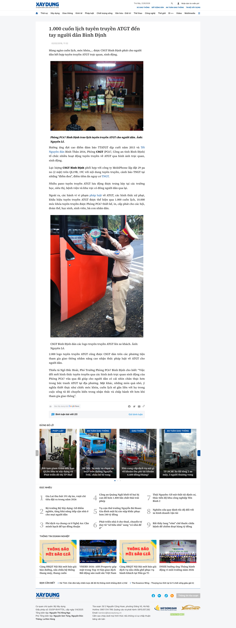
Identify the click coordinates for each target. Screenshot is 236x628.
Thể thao (138, 13)
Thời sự (44, 13)
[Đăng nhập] (178, 3)
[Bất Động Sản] (165, 608)
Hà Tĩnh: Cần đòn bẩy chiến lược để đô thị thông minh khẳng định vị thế (93, 583)
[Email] (139, 406)
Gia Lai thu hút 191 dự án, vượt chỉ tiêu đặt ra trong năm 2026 (66, 498)
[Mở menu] (199, 13)
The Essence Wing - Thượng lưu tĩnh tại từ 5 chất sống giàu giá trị (163, 583)
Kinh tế (79, 13)
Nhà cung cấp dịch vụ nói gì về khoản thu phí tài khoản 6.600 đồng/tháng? (138, 471)
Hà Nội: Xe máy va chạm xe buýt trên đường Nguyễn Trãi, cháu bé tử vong (98, 471)
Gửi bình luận (136, 414)
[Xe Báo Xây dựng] (190, 607)
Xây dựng (55, 13)
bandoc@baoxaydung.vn (109, 613)
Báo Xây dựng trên (61, 406)
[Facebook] (129, 406)
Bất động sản (158, 7)
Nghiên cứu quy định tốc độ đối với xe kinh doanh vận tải (173, 511)
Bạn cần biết (47, 583)
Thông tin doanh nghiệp (55, 536)
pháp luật (95, 195)
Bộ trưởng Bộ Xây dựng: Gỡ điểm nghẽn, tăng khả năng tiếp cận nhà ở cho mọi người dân (67, 511)
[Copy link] (144, 406)
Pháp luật (89, 13)
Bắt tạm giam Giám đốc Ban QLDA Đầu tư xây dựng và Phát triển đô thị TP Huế (58, 471)
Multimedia (190, 13)
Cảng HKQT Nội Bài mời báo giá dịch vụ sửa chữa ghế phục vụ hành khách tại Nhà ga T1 (137, 570)
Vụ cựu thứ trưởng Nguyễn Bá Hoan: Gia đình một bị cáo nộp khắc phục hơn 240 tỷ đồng (120, 511)
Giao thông (67, 13)
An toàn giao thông (175, 7)
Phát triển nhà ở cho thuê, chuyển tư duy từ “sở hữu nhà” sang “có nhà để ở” (120, 525)
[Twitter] (134, 406)
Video (179, 13)
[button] (114, 480)
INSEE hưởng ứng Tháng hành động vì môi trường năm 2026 (177, 568)
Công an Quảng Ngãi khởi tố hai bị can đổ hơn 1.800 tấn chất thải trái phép (119, 498)
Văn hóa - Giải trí (123, 13)
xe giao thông (143, 7)
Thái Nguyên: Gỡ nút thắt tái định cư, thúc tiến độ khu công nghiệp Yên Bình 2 (174, 498)
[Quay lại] (50, 406)
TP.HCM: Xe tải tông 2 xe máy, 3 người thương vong (178, 473)
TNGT (105, 176)
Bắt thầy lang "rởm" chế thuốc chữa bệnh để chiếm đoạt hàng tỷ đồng (173, 525)
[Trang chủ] (37, 13)
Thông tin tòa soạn (188, 595)
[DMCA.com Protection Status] (177, 614)
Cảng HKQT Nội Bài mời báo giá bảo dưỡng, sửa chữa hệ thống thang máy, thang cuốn (58, 570)
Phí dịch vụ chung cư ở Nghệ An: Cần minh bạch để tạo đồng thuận (67, 525)
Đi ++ (171, 13)
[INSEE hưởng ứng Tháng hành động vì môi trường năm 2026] (177, 551)
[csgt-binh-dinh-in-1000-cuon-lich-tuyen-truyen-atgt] (96, 96)
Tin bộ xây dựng (193, 7)
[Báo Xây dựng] (47, 5)
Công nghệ (150, 13)
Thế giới (162, 13)
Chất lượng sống (104, 13)
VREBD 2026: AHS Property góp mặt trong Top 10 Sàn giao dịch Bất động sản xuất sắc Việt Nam (98, 570)
